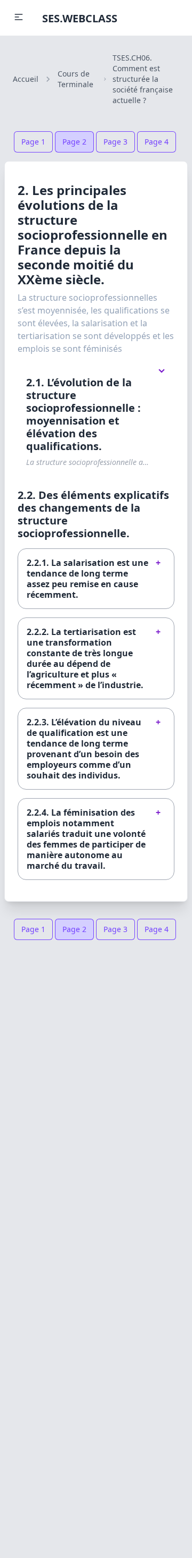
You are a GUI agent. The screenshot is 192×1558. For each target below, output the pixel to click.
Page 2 (74, 142)
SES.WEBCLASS (79, 18)
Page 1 (33, 142)
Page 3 (115, 142)
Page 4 (157, 142)
